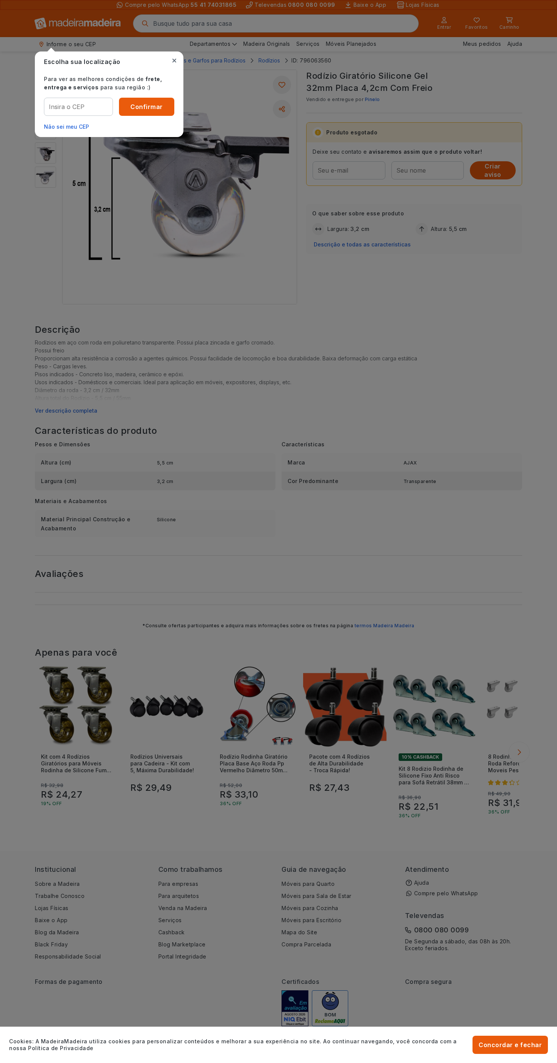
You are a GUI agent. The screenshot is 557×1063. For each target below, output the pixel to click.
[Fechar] (174, 60)
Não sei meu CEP (66, 126)
